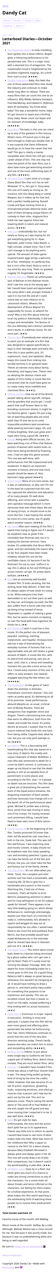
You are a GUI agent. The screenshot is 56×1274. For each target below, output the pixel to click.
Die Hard (12, 526)
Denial (11, 439)
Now (37, 20)
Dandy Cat (14, 12)
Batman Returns (17, 276)
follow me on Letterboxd (28, 1246)
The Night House (17, 949)
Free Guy (12, 231)
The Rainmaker (16, 685)
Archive (17, 20)
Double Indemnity (17, 80)
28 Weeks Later (16, 1169)
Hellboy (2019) (15, 1051)
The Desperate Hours (19, 50)
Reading (8, 25)
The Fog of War (16, 870)
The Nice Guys (15, 178)
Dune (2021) (14, 1014)
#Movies (6, 1255)
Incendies (13, 129)
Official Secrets (16, 394)
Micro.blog (8, 1267)
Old (9, 579)
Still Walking (14, 628)
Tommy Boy (14, 337)
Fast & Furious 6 (16, 828)
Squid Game (14, 481)
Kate (10, 1119)
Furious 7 (13, 1067)
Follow (28, 20)
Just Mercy (13, 745)
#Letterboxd (15, 1255)
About (7, 20)
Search (19, 25)
